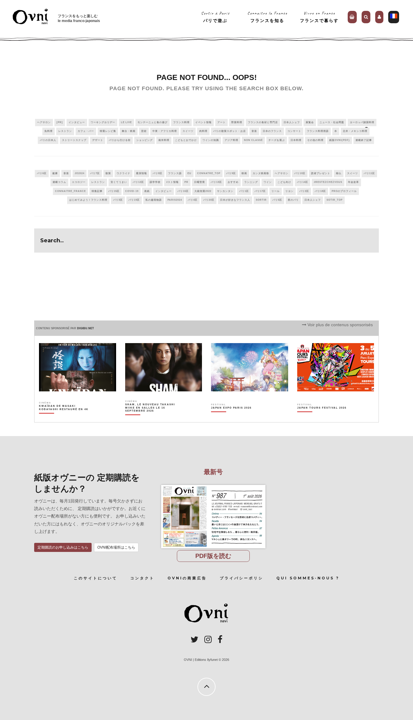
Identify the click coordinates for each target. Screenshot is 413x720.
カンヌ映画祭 (261, 173)
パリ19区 (134, 200)
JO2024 (79, 173)
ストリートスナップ (74, 140)
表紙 (147, 191)
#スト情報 (172, 182)
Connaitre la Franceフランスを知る (267, 17)
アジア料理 (231, 140)
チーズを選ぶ (276, 140)
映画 (244, 173)
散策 (108, 173)
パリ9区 (231, 173)
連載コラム (59, 182)
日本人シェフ (292, 122)
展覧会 (310, 122)
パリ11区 (369, 173)
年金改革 (353, 182)
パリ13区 (216, 182)
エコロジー (79, 182)
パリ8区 (157, 173)
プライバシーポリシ (241, 578)
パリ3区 (118, 200)
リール (276, 191)
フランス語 (175, 173)
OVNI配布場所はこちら (116, 547)
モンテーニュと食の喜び (152, 122)
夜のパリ (293, 200)
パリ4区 (192, 200)
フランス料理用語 (318, 131)
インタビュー (77, 122)
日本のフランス (272, 131)
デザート (97, 140)
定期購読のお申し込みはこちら (62, 547)
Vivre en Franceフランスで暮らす (319, 17)
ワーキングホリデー (103, 122)
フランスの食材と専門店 (263, 122)
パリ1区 (244, 191)
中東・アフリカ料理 (164, 131)
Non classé (253, 140)
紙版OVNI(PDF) (339, 140)
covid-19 (131, 191)
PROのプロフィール (344, 191)
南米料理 (163, 140)
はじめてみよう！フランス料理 (88, 200)
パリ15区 (113, 191)
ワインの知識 (211, 140)
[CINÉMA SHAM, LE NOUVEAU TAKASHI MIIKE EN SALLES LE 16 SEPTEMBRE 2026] (150, 418)
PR (186, 182)
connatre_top (208, 173)
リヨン (289, 191)
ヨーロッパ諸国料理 (362, 122)
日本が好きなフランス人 (235, 200)
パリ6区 (42, 173)
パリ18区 (320, 191)
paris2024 (174, 200)
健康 (55, 173)
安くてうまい (119, 182)
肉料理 (203, 131)
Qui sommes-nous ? (308, 578)
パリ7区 (95, 173)
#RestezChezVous (328, 182)
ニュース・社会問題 (332, 122)
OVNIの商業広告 (187, 578)
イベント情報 (203, 122)
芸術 (144, 131)
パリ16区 (183, 191)
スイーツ (188, 131)
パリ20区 (208, 200)
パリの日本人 (48, 140)
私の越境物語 (153, 200)
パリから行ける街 (120, 140)
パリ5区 (277, 200)
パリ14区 (302, 182)
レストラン (65, 131)
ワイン (268, 182)
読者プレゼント (320, 173)
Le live (126, 122)
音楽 (254, 131)
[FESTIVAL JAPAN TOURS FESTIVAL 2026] (321, 418)
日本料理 (296, 140)
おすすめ (233, 182)
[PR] (60, 122)
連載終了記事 (364, 140)
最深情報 (141, 173)
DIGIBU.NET (85, 328)
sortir (261, 200)
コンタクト (142, 578)
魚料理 (48, 131)
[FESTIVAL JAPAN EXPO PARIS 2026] (231, 418)
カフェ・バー (86, 131)
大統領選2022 (202, 191)
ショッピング (144, 140)
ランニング (251, 182)
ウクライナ (123, 173)
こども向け (284, 182)
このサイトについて (95, 578)
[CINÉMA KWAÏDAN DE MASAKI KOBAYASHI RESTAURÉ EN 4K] (64, 418)
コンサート (294, 131)
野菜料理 (236, 122)
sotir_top (335, 200)
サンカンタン (225, 191)
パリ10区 (299, 173)
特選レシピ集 (108, 131)
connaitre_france (70, 191)
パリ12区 (138, 182)
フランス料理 (181, 122)
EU (189, 173)
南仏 (338, 173)
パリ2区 (304, 191)
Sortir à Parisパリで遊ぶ (215, 17)
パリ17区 (260, 191)
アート (221, 122)
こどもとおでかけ (186, 140)
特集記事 (97, 191)
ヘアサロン (44, 122)
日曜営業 (199, 182)
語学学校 (155, 182)
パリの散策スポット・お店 (229, 131)
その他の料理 (315, 140)
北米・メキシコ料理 (355, 131)
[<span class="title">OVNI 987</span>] (213, 485)
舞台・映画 (128, 131)
